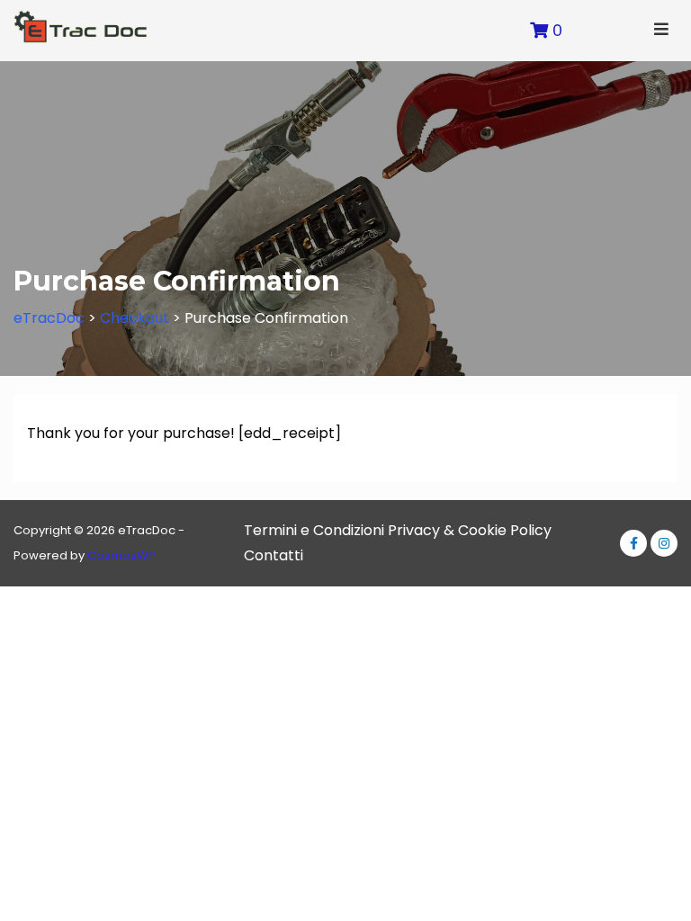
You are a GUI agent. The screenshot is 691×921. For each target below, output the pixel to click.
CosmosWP (121, 555)
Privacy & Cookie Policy (470, 530)
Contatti (273, 555)
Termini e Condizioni (314, 530)
